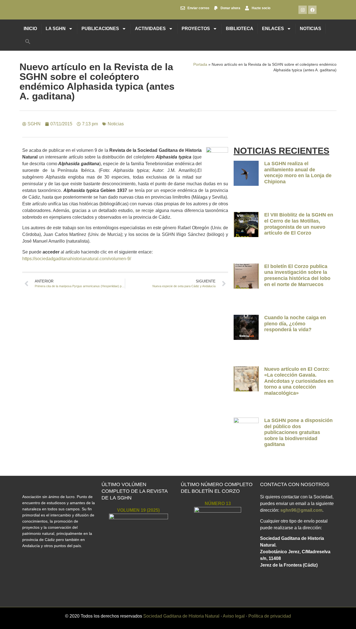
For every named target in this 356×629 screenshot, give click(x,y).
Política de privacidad (269, 616)
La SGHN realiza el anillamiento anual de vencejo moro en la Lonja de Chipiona (298, 172)
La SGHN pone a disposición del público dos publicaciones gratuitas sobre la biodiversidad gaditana (298, 432)
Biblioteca (239, 28)
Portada (200, 64)
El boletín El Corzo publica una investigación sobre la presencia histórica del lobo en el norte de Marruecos (297, 275)
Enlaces (273, 28)
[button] (27, 41)
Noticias (310, 28)
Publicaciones (100, 28)
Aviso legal (234, 616)
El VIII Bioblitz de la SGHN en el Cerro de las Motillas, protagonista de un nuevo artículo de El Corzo (298, 224)
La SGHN (56, 28)
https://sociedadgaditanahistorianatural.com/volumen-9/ (76, 258)
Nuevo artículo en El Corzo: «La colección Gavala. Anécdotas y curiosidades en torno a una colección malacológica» (298, 381)
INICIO (30, 28)
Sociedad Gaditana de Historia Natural (181, 616)
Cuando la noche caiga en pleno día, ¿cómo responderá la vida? (295, 323)
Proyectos (196, 28)
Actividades (150, 28)
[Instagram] (302, 10)
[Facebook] (312, 10)
